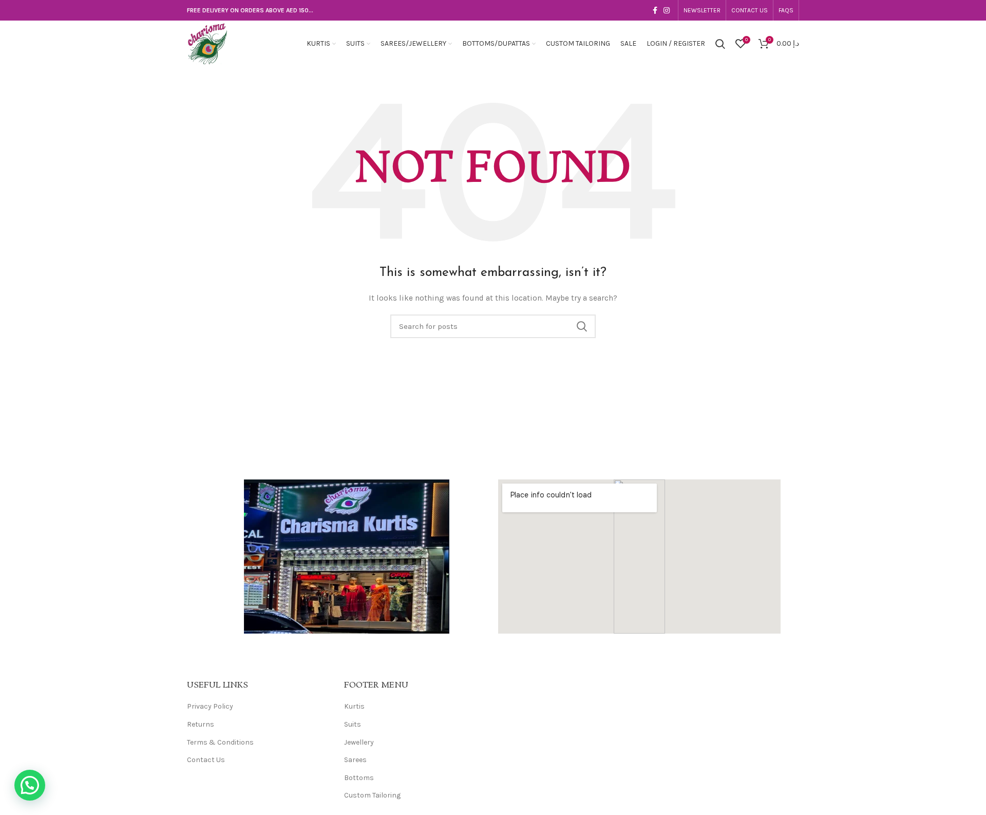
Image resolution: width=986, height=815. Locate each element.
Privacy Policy (210, 706)
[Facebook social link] (655, 10)
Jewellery (359, 742)
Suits (352, 724)
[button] (29, 785)
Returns (200, 724)
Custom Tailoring (372, 795)
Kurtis (354, 706)
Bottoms (359, 777)
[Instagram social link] (666, 10)
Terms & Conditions (220, 742)
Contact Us (206, 759)
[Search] (720, 43)
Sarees (355, 759)
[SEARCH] (582, 326)
